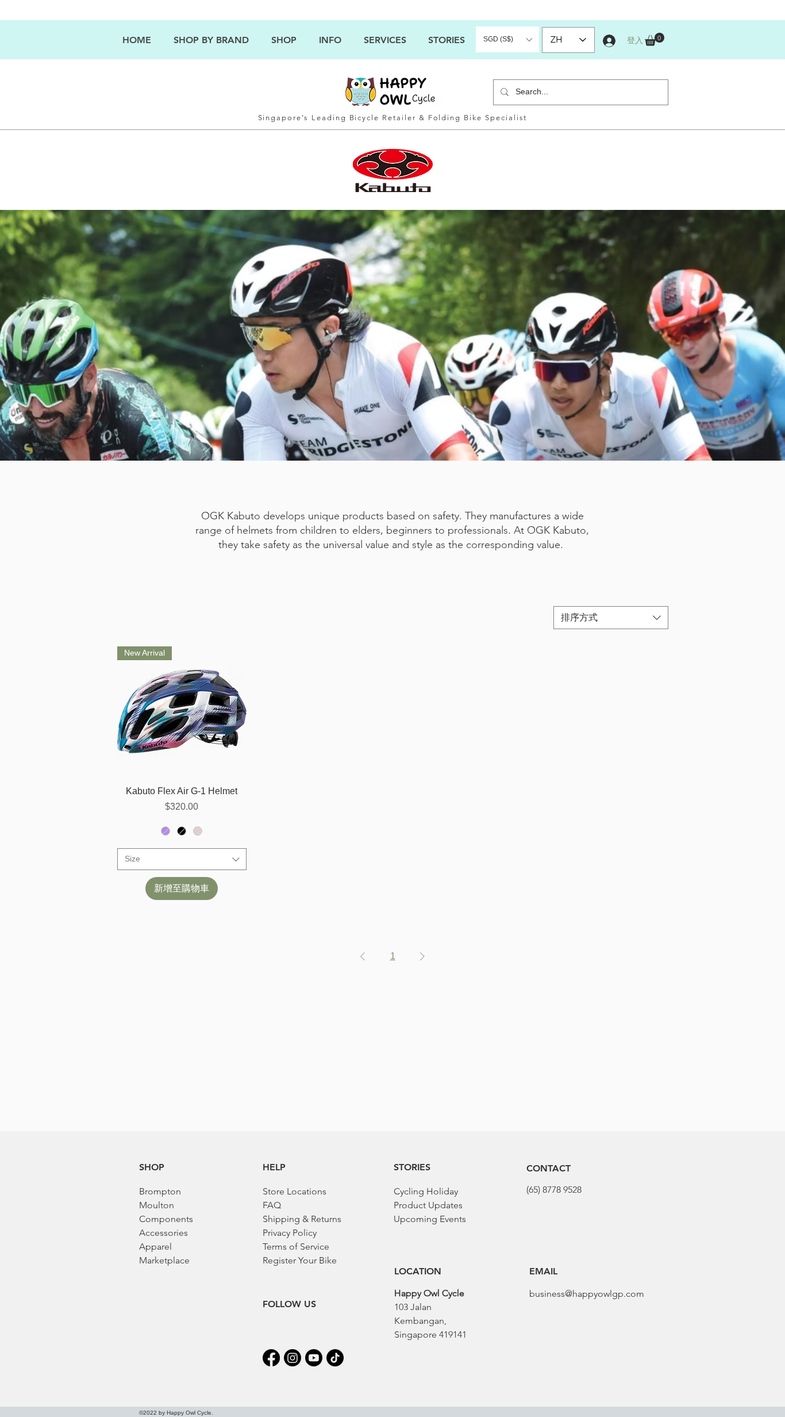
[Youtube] (313, 1357)
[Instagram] (292, 1357)
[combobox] (610, 617)
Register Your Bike (300, 1260)
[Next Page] (422, 956)
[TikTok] (335, 1357)
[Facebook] (271, 1357)
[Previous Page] (363, 956)
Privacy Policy (290, 1232)
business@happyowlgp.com (586, 1293)
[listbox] (507, 39)
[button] (329, 40)
